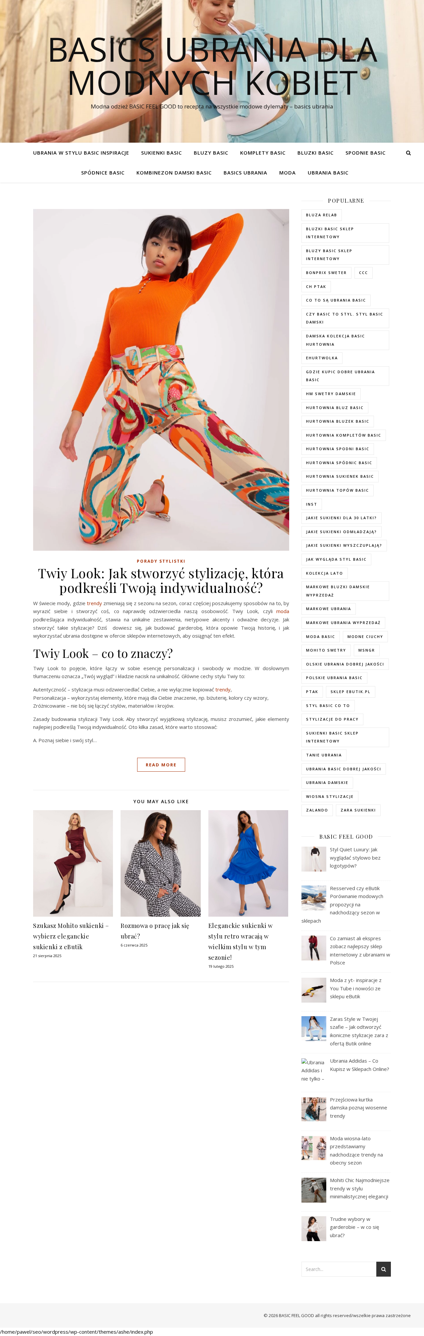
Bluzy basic (211, 152)
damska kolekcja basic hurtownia (335, 340)
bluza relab (321, 214)
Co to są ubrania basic (336, 300)
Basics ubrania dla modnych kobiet (212, 65)
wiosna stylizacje (330, 796)
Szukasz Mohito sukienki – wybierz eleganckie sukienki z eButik (71, 936)
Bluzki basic (315, 152)
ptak (312, 691)
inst (311, 504)
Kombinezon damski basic (174, 172)
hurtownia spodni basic (337, 448)
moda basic (320, 636)
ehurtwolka (322, 357)
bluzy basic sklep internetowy (329, 254)
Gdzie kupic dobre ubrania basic (340, 376)
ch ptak (316, 286)
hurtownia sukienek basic (340, 476)
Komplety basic (263, 152)
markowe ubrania (328, 608)
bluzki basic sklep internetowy (330, 233)
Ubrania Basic (328, 172)
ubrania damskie (327, 782)
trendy (94, 603)
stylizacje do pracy (332, 719)
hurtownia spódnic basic (339, 462)
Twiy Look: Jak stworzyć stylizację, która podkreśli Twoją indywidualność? (161, 580)
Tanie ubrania (324, 754)
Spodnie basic (365, 152)
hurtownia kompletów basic (343, 435)
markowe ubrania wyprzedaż (343, 622)
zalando (317, 810)
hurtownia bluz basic (335, 407)
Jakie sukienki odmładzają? (341, 531)
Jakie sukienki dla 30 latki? (341, 517)
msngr (366, 650)
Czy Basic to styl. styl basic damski (344, 318)
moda (282, 611)
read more (161, 765)
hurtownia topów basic (337, 490)
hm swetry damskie (331, 393)
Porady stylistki (161, 561)
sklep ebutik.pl (351, 691)
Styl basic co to (328, 705)
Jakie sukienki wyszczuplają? (344, 545)
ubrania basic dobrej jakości (343, 768)
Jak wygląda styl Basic (336, 559)
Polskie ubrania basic (334, 677)
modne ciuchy (365, 636)
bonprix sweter (326, 272)
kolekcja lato (324, 573)
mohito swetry (326, 650)
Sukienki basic (161, 152)
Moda (287, 172)
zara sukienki (358, 810)
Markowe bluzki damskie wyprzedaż (338, 591)
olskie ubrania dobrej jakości (345, 664)
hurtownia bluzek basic (337, 421)
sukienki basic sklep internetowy (332, 737)
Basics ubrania (245, 172)
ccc (363, 272)
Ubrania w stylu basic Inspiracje (81, 152)
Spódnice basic (103, 172)
